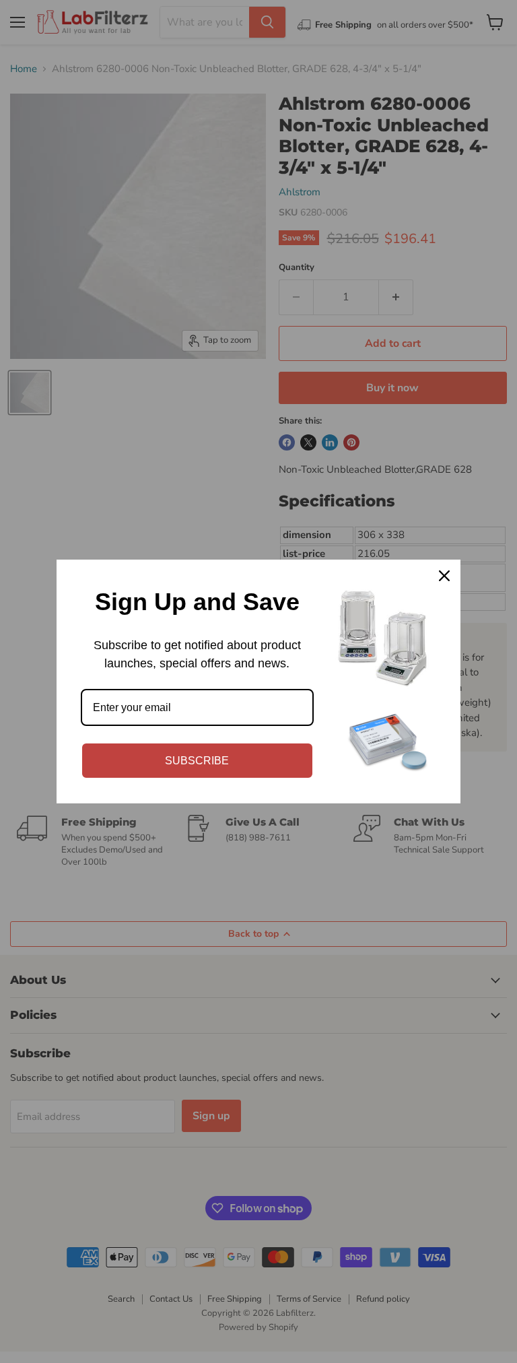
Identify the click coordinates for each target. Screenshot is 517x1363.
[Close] (444, 576)
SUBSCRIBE (197, 760)
